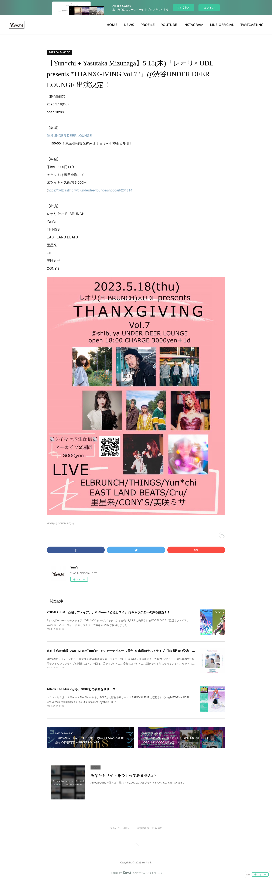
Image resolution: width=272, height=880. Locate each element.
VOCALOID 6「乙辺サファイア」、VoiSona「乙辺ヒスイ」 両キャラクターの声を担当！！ (108, 612)
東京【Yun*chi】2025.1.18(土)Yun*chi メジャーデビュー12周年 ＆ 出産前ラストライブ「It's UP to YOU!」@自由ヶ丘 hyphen (133, 650)
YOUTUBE (169, 25)
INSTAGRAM (193, 25)
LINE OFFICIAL (222, 25)
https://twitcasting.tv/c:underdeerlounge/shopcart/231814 (90, 190)
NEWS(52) (52, 523)
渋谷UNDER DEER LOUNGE (69, 135)
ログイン (209, 8)
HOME (112, 25)
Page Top (136, 845)
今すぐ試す (183, 7)
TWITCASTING (252, 25)
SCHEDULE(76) (66, 523)
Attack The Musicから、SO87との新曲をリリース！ (82, 689)
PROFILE (147, 25)
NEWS (129, 25)
